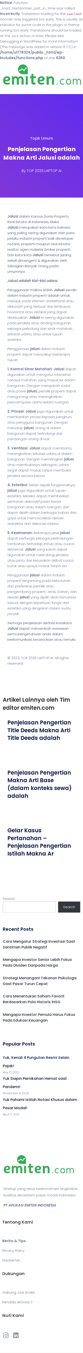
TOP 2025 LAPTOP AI (44, 170)
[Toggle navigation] (10, 89)
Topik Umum (41, 138)
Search (9, 898)
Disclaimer (11, 1260)
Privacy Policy (13, 1250)
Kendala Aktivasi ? (17, 1302)
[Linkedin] (15, 1335)
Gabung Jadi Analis (18, 1292)
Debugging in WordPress (21, 41)
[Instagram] (6, 1335)
